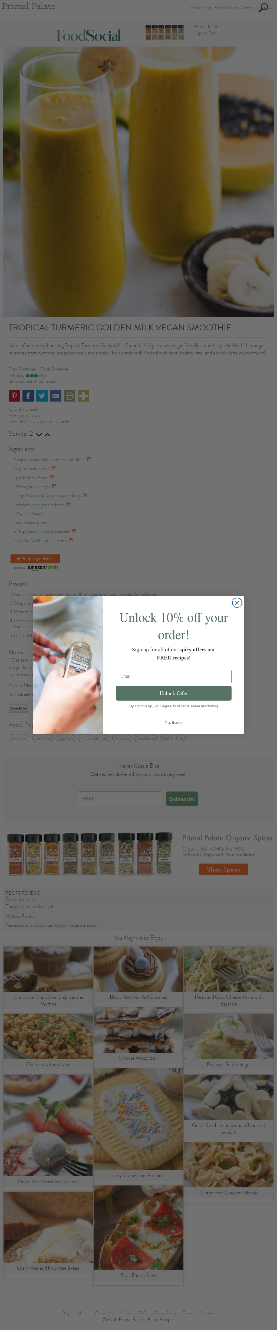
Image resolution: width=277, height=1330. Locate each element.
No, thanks (173, 722)
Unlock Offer (174, 693)
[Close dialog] (237, 602)
